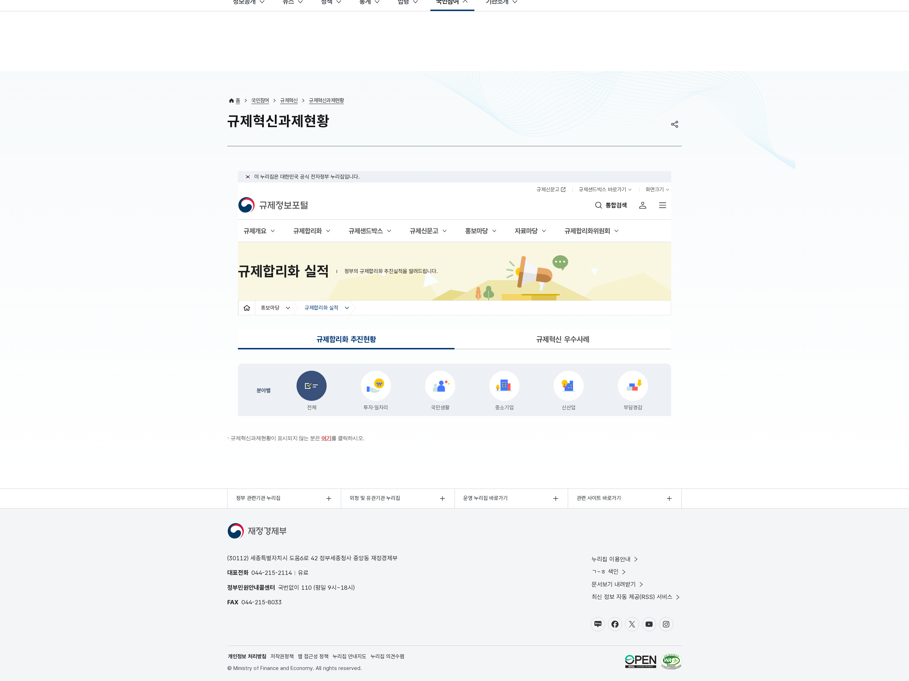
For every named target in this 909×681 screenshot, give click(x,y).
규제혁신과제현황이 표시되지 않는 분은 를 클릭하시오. (297, 438)
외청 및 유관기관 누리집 (375, 498)
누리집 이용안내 (611, 559)
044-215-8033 (261, 602)
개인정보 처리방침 (247, 656)
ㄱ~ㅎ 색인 (605, 571)
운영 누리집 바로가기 (485, 498)
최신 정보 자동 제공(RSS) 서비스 (632, 596)
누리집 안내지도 (349, 656)
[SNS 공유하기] (675, 124)
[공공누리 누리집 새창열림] (641, 663)
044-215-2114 (271, 572)
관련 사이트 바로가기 (599, 498)
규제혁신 (289, 100)
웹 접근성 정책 (313, 656)
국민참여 (260, 100)
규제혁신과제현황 (326, 100)
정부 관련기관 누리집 (258, 498)
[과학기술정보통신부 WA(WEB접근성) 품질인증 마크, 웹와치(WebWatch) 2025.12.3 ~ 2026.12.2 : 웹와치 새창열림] (671, 663)
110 (306, 587)
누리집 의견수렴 (387, 656)
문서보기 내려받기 (614, 584)
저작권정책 (282, 656)
